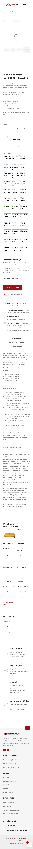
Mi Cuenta (6, 777)
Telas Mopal (8, 153)
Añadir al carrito (13, 287)
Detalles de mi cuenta (10, 781)
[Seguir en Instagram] (8, 750)
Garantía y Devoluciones (11, 767)
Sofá (5, 124)
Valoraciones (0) (16, 346)
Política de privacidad (10, 813)
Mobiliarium (12, 841)
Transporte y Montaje (10, 760)
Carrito (5, 788)
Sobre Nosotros (8, 802)
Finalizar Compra (9, 792)
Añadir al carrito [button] (12, 627)
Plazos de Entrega (9, 763)
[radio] (16, 130)
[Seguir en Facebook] (4, 750)
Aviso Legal (7, 806)
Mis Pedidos (7, 785)
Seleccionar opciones (12, 556)
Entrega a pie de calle (12, 268)
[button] (12, 294)
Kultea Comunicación (20, 838)
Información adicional (16, 342)
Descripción (16, 338)
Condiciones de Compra (11, 810)
